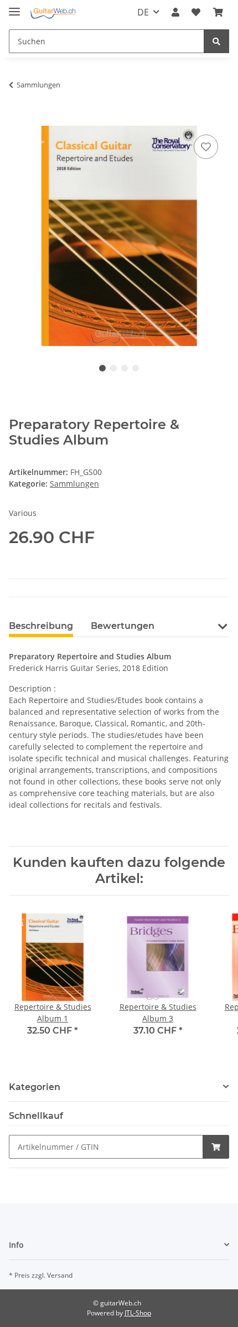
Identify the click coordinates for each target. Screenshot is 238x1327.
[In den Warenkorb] (18, 119)
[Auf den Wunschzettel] (206, 147)
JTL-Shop (138, 1313)
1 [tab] (102, 368)
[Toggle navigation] (14, 7)
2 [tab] (113, 368)
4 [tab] (135, 368)
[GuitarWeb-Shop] (53, 12)
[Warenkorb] (218, 12)
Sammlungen (74, 483)
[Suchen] (216, 41)
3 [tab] (124, 368)
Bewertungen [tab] (122, 626)
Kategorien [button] (34, 1087)
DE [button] (143, 12)
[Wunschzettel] (195, 12)
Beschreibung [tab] (41, 626)
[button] (175, 12)
